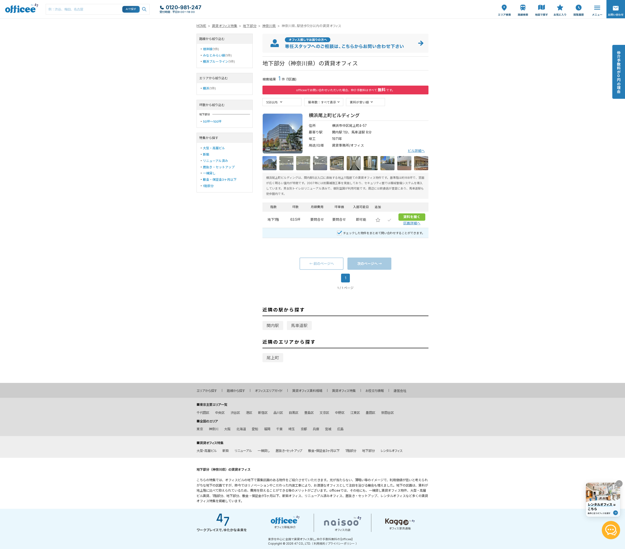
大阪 (227, 429)
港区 (249, 413)
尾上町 (273, 357)
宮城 (328, 429)
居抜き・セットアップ (219, 167)
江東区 (355, 413)
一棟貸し (209, 173)
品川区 (278, 413)
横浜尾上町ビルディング (334, 115)
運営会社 (400, 391)
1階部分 (208, 186)
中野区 (339, 413)
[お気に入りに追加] (378, 219)
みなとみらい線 (214, 55)
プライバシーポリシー (341, 543)
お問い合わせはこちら (615, 7)
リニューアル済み (215, 161)
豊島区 (309, 413)
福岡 (267, 429)
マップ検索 (541, 5)
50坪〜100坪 (212, 121)
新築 (206, 154)
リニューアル (243, 451)
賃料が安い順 (359, 102)
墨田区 (370, 413)
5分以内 (272, 102)
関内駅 (273, 325)
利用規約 (319, 543)
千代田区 (203, 413)
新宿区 (263, 413)
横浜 (206, 88)
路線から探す (236, 391)
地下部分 (250, 26)
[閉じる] (619, 483)
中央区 (220, 413)
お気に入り (560, 5)
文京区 (324, 413)
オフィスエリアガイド (268, 391)
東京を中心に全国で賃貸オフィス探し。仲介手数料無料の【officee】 (310, 539)
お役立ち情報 (374, 391)
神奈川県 (269, 26)
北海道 (241, 429)
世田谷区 (387, 413)
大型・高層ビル (214, 148)
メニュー (596, 2)
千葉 (279, 429)
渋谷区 (235, 413)
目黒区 (293, 413)
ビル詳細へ (416, 151)
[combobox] (97, 9)
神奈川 (213, 429)
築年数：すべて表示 (322, 102)
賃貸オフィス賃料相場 (307, 391)
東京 (200, 429)
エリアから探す (207, 391)
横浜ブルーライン (215, 61)
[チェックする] (389, 219)
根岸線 (207, 49)
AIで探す (131, 9)
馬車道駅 (299, 325)
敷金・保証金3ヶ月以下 (220, 179)
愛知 (255, 429)
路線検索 (522, 2)
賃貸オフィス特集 (224, 26)
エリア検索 (504, 5)
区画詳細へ (411, 223)
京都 (304, 429)
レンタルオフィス (392, 451)
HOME (201, 26)
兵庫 (316, 429)
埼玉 (291, 429)
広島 (340, 429)
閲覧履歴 (578, 2)
